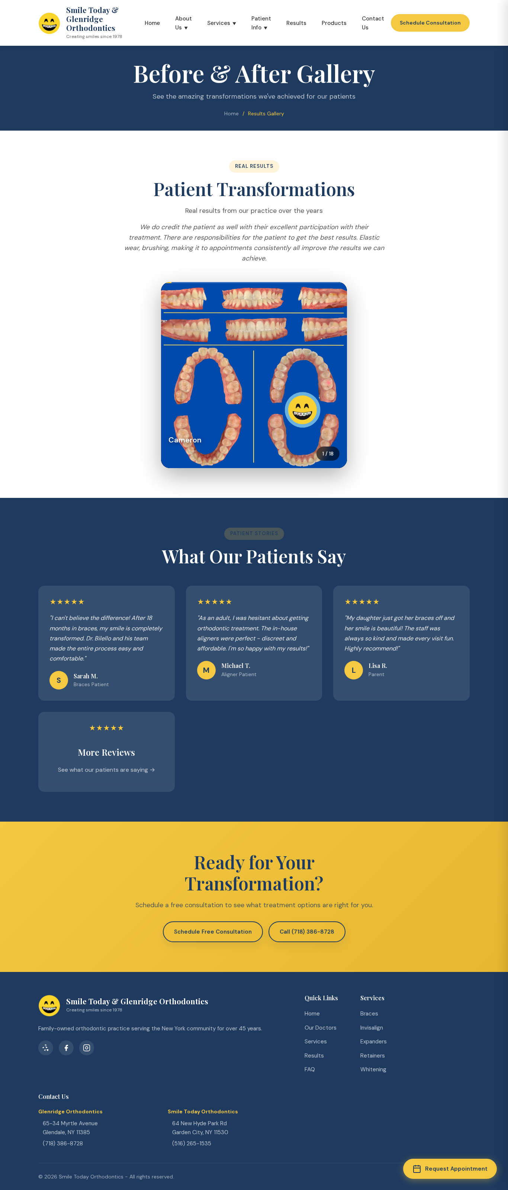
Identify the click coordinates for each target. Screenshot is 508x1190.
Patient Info (261, 23)
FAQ (310, 1069)
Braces (369, 1013)
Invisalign (371, 1027)
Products (334, 23)
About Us (183, 23)
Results (296, 23)
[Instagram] (86, 1047)
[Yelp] (45, 1047)
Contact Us (373, 23)
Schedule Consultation (430, 22)
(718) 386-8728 (63, 1143)
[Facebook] (66, 1047)
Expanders (373, 1041)
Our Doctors (321, 1027)
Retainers (372, 1055)
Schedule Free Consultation (213, 931)
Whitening (373, 1069)
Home (152, 23)
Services (218, 23)
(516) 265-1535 (191, 1143)
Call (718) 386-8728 (307, 931)
